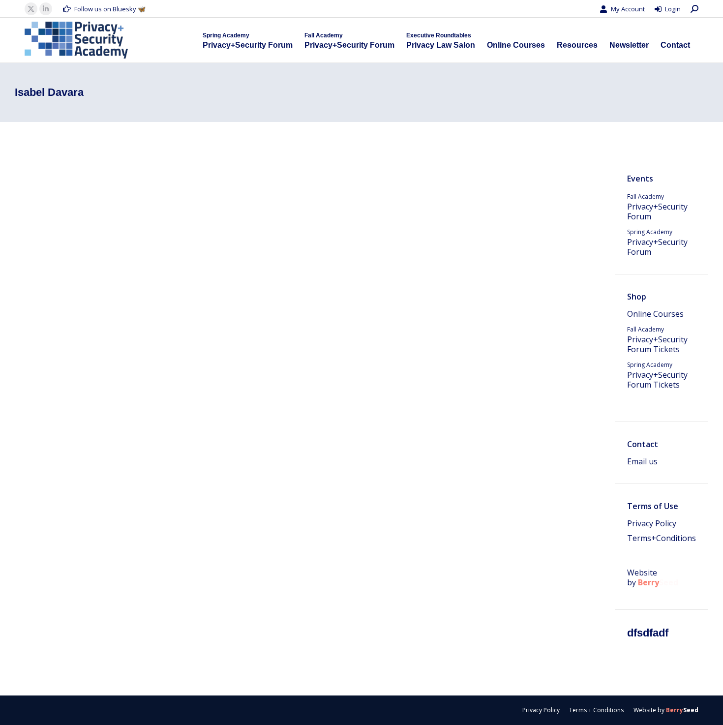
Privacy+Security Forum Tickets (657, 340)
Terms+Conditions (661, 538)
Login (673, 8)
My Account (628, 8)
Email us (642, 461)
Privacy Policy (651, 523)
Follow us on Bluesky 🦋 (110, 8)
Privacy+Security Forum (657, 207)
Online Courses (655, 313)
